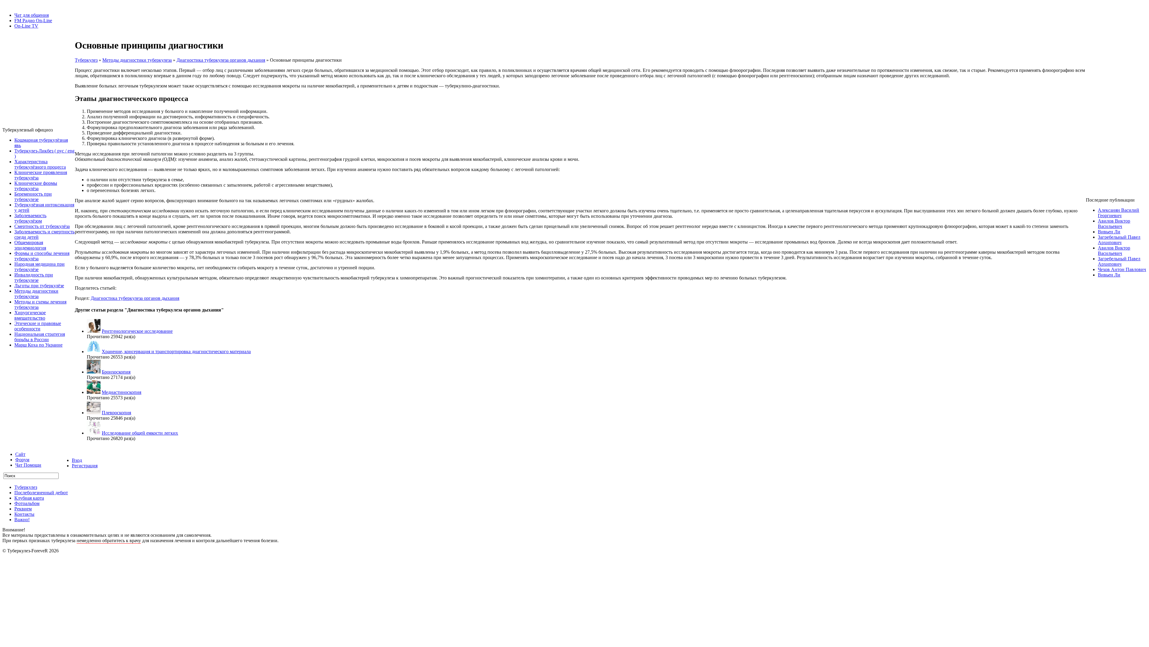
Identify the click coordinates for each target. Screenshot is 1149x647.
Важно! (22, 519)
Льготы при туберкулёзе (39, 285)
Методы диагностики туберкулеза (36, 293)
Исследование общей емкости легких (140, 433)
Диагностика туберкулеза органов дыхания (221, 60)
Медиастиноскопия (121, 392)
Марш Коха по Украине (38, 344)
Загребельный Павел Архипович (1119, 240)
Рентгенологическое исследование (137, 331)
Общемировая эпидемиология (30, 245)
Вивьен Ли (1109, 231)
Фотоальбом (26, 503)
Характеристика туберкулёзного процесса (40, 164)
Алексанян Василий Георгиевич (1118, 213)
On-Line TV (26, 25)
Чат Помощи (28, 465)
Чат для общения (31, 15)
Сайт (20, 454)
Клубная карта (29, 498)
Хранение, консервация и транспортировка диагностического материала (176, 351)
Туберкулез (86, 60)
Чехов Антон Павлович (1122, 269)
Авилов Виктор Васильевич (1114, 223)
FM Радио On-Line (33, 20)
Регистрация (85, 465)
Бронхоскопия (116, 371)
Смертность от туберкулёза (42, 226)
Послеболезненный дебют (41, 492)
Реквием (23, 508)
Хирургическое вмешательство (30, 315)
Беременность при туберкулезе (33, 196)
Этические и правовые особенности (37, 326)
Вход (77, 460)
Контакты (24, 514)
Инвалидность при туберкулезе (33, 277)
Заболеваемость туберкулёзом (30, 218)
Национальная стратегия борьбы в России (39, 337)
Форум (22, 459)
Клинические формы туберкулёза (35, 186)
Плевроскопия (116, 412)
